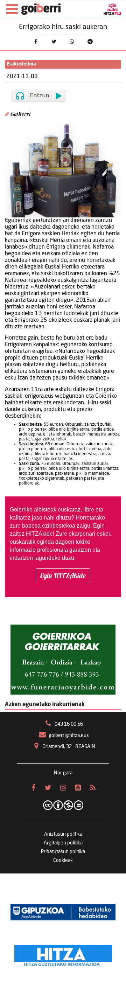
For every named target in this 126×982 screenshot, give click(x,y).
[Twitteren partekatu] (53, 42)
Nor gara (63, 773)
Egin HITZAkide (63, 575)
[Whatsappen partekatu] (72, 42)
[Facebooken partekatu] (35, 42)
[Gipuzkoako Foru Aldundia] (62, 911)
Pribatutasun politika (63, 851)
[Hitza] (63, 953)
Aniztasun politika (63, 834)
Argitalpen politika (63, 843)
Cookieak (63, 860)
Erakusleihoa (21, 64)
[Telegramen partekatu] (90, 42)
